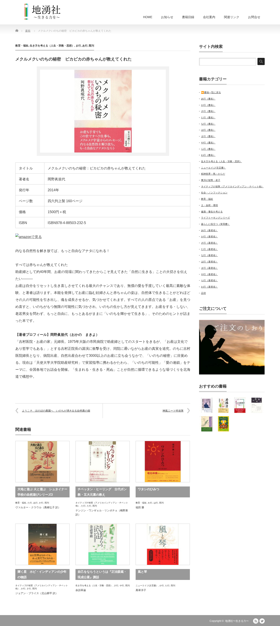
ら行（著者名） (209, 280)
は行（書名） (208, 130)
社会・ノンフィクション (214, 192)
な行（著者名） (209, 255)
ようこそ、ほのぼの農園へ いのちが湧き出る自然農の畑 (56, 410)
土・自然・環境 (209, 205)
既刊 (91, 45)
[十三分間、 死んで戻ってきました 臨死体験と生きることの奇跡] (206, 405)
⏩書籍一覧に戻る (211, 92)
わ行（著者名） (209, 286)
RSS (255, 621)
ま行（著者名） (209, 268)
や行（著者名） (209, 274)
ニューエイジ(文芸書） (147, 585)
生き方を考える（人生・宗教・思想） (52, 45)
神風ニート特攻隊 (173, 410)
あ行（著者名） (209, 230)
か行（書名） (208, 105)
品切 (203, 293)
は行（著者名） (209, 261)
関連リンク (231, 17)
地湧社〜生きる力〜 (237, 621)
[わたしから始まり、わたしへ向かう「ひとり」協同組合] (240, 405)
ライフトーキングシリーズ (215, 217)
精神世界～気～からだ (213, 173)
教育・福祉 (21, 45)
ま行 (78, 45)
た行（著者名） (209, 249)
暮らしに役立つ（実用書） (215, 224)
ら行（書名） (208, 149)
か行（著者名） (209, 236)
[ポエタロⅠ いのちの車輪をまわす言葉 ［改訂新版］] (223, 423)
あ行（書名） (208, 98)
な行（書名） (208, 123)
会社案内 (209, 17)
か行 (41, 503)
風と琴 (142, 571)
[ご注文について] (232, 373)
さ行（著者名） (209, 242)
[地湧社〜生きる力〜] (42, 12)
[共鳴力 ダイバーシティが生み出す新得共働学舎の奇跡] (223, 405)
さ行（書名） (208, 111)
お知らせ (167, 17)
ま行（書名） (208, 136)
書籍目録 (188, 17)
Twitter (262, 621)
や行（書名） (208, 142)
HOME (147, 17)
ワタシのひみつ (148, 489)
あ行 (85, 45)
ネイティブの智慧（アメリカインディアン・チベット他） (232, 186)
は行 (156, 503)
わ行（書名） (208, 155)
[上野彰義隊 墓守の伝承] (206, 423)
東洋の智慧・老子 (210, 180)
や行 (122, 585)
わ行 (150, 503)
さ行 (29, 588)
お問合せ (254, 17)
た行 (30, 503)
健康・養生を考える (212, 211)
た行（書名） (208, 117)
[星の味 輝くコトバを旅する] (256, 405)
